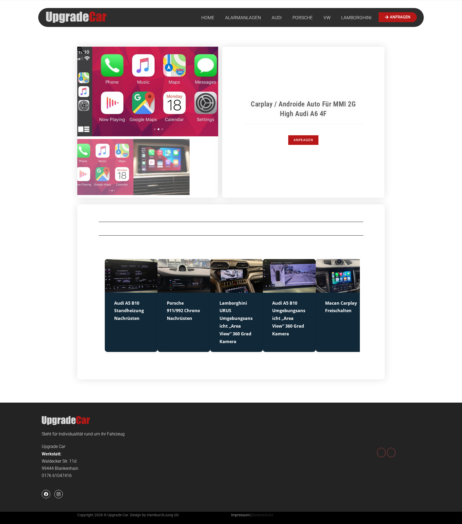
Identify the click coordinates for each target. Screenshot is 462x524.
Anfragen (303, 140)
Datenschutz (262, 515)
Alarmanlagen (243, 17)
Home (207, 17)
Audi (277, 17)
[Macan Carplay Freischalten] (342, 289)
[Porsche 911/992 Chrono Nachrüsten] (183, 289)
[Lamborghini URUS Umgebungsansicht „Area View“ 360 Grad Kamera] (236, 289)
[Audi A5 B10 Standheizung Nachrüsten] (131, 289)
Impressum (240, 515)
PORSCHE (302, 17)
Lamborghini (356, 17)
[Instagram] (58, 494)
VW (327, 17)
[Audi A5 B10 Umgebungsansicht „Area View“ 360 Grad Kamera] (289, 289)
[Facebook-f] (46, 494)
